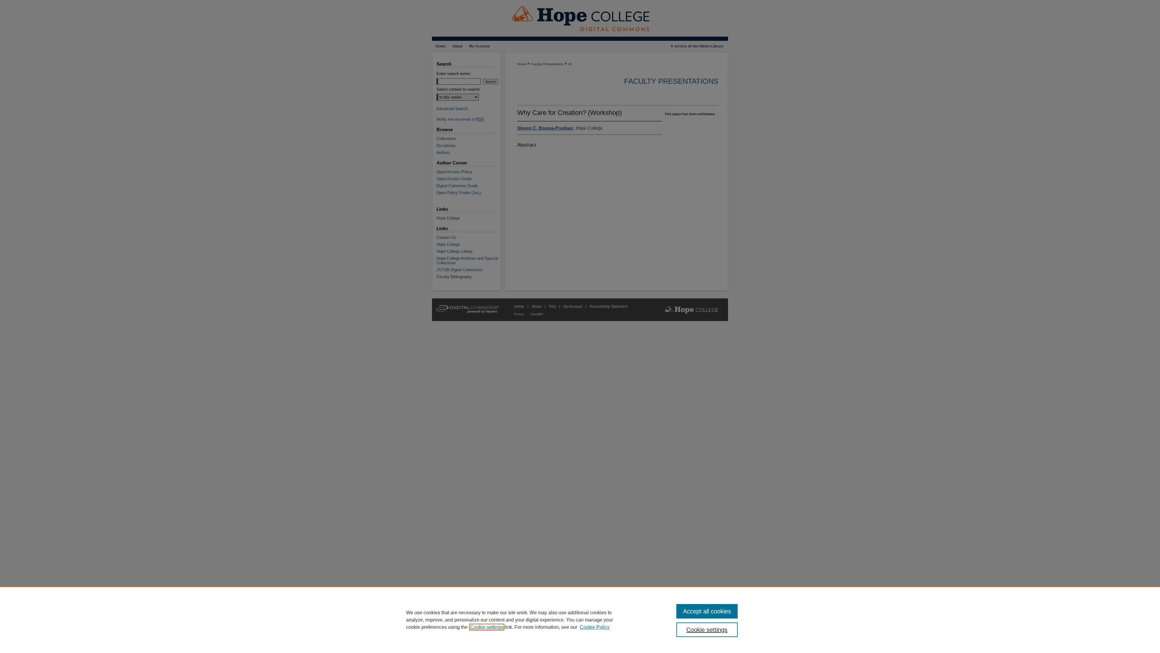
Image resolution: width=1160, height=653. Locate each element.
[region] (580, 619)
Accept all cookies (707, 611)
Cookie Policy (595, 627)
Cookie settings (486, 627)
